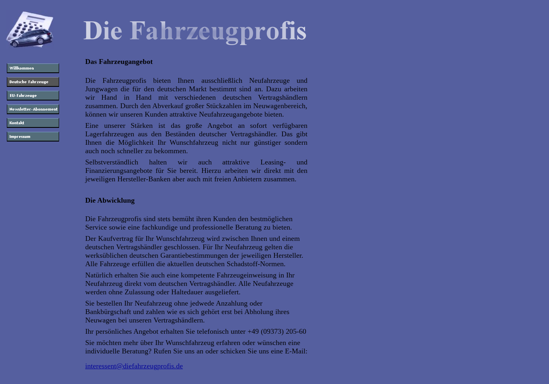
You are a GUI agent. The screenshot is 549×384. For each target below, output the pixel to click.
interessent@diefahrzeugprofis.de (134, 366)
